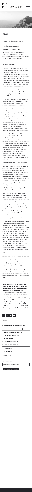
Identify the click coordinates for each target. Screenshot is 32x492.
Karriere (8, 348)
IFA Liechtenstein (11, 345)
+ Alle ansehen (6, 355)
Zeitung (8, 351)
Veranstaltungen (11, 341)
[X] (10, 315)
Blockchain (9, 338)
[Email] (14, 315)
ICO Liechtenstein (11, 335)
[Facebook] (3, 315)
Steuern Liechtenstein (13, 329)
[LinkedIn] (7, 315)
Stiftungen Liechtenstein (14, 325)
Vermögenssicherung (13, 332)
